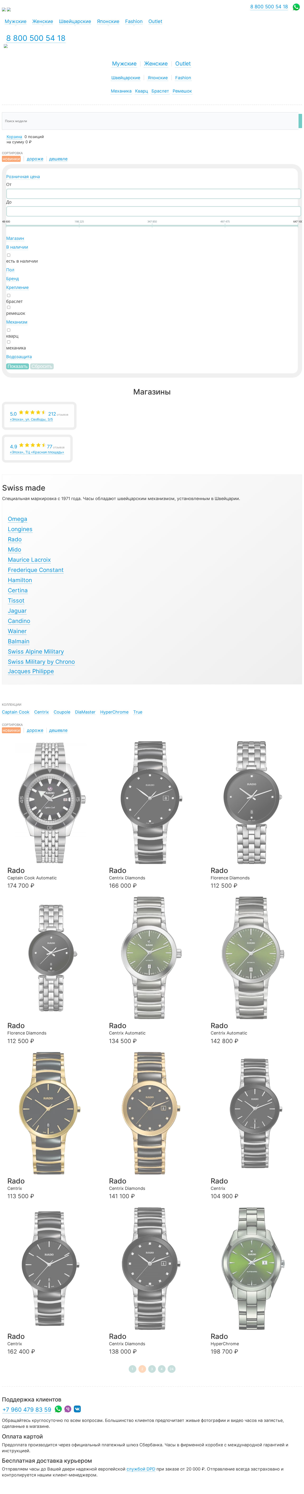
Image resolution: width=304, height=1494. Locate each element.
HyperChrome (114, 712)
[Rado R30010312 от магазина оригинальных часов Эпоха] (256, 958)
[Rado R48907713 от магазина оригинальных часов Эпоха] (256, 802)
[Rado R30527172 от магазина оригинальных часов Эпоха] (52, 1113)
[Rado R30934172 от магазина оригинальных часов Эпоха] (52, 1268)
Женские (156, 63)
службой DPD (141, 1468)
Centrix (41, 712)
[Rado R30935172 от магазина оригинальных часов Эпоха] (256, 1113)
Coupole (62, 712)
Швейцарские (125, 77)
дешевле (58, 158)
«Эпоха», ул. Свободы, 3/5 (39, 416)
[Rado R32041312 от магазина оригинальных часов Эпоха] (256, 1268)
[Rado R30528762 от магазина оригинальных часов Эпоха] (154, 1113)
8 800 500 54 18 (36, 38)
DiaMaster (85, 712)
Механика (121, 90)
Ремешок (182, 90)
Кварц (141, 90)
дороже (35, 158)
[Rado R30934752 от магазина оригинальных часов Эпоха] (154, 802)
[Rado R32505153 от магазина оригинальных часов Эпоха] (52, 802)
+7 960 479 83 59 (26, 1409)
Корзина (14, 136)
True (137, 712)
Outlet (183, 63)
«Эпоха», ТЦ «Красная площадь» (37, 449)
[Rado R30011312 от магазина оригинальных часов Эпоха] (154, 958)
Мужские (124, 63)
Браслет (160, 90)
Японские (158, 77)
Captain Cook (15, 712)
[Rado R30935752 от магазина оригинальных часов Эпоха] (154, 1268)
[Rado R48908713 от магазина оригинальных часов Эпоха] (52, 958)
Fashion (183, 77)
